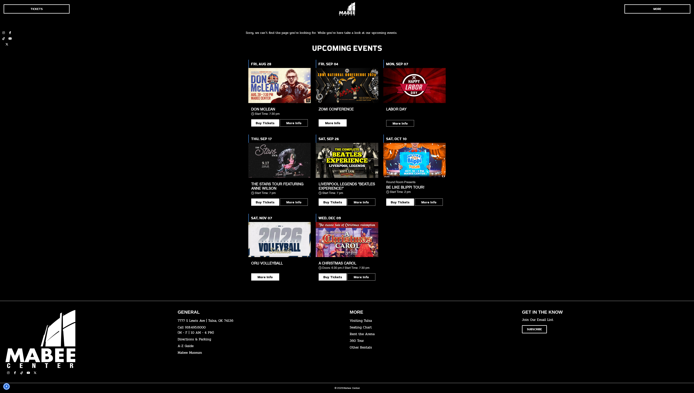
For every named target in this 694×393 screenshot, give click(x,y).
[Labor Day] (414, 85)
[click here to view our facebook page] (15, 373)
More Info (293, 123)
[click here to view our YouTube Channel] (28, 373)
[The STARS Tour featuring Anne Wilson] (279, 160)
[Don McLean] (279, 85)
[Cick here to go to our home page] (88, 339)
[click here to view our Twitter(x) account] (35, 373)
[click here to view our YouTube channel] (10, 38)
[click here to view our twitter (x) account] (7, 44)
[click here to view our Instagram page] (8, 373)
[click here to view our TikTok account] (4, 38)
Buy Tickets (265, 123)
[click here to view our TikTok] (22, 373)
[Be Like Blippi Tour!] (414, 160)
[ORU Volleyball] (279, 239)
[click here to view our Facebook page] (10, 33)
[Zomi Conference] (347, 85)
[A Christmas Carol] (347, 239)
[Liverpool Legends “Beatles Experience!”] (347, 160)
